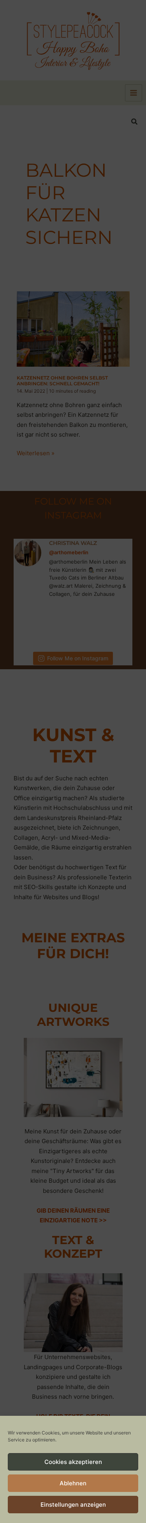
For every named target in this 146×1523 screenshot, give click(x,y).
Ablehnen (73, 1483)
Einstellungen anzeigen (73, 1504)
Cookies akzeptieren (73, 1462)
